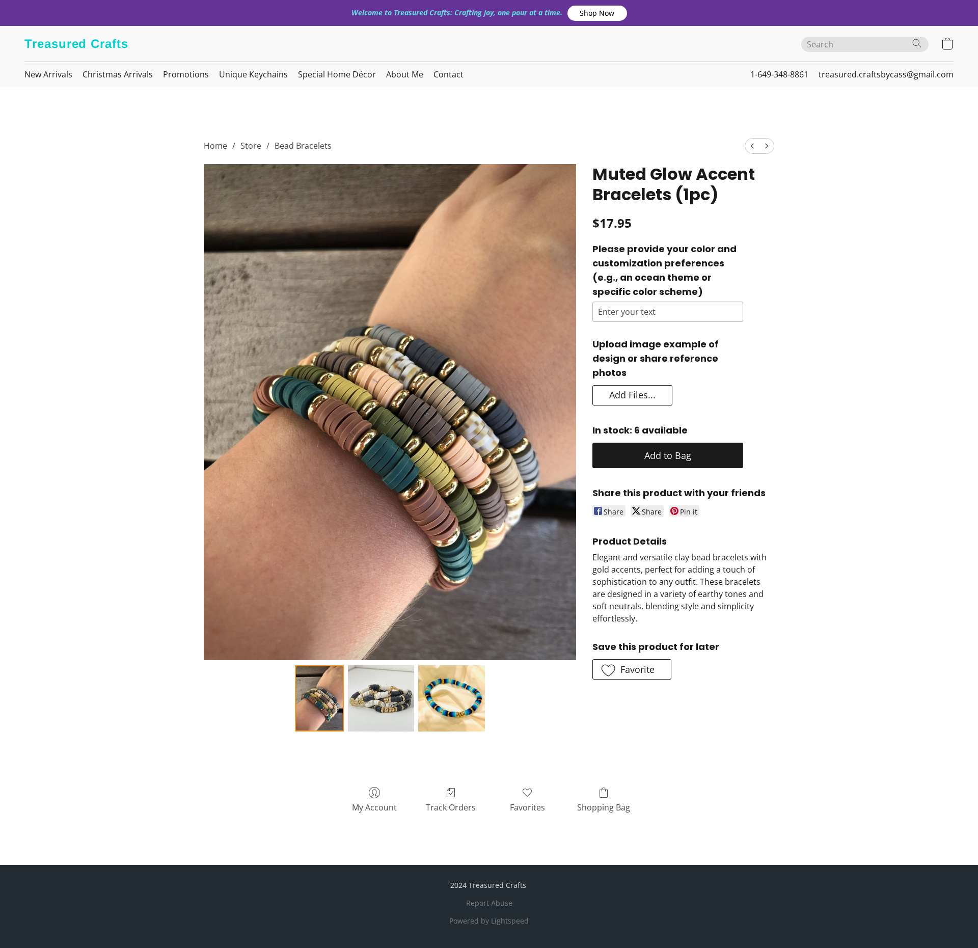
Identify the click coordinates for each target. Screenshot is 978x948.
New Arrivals (48, 74)
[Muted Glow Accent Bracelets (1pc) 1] (381, 698)
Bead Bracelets (303, 145)
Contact (448, 74)
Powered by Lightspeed (489, 921)
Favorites (527, 807)
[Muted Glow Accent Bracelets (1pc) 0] (319, 698)
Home (215, 145)
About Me (404, 74)
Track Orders (451, 807)
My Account (374, 807)
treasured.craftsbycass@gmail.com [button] (886, 74)
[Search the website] (917, 43)
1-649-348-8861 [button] (779, 74)
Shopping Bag (603, 807)
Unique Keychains (253, 74)
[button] (597, 13)
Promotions (186, 74)
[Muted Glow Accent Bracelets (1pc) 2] (451, 698)
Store (250, 145)
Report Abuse (489, 903)
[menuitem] (752, 146)
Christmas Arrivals (118, 74)
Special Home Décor (337, 74)
